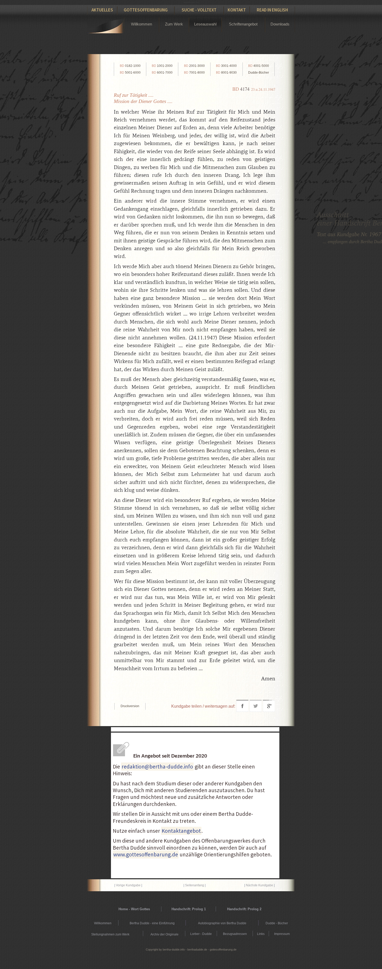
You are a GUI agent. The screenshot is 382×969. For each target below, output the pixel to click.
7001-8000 (194, 72)
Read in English (272, 10)
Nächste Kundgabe (259, 885)
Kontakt (237, 10)
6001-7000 (162, 72)
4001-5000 (258, 66)
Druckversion (130, 706)
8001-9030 (226, 72)
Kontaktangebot (181, 830)
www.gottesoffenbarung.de (145, 854)
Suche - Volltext (199, 10)
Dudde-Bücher (258, 72)
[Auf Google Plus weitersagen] (269, 710)
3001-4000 (226, 66)
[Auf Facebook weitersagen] (242, 710)
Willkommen (141, 24)
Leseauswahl (205, 24)
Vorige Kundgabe (128, 885)
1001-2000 (162, 66)
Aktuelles (102, 10)
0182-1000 (130, 66)
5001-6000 (130, 72)
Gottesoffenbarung (146, 10)
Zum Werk (174, 24)
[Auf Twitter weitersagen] (255, 710)
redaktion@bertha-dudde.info (157, 766)
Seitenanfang (194, 885)
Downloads (280, 24)
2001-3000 (194, 66)
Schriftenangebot (243, 24)
